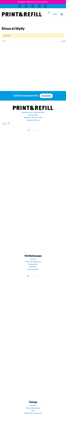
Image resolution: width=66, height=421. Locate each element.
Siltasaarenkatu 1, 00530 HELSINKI (33, 112)
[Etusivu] (22, 14)
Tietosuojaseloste (33, 269)
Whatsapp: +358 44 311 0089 (33, 117)
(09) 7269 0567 (33, 115)
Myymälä (33, 405)
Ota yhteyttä (46, 96)
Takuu (33, 410)
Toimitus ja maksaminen (33, 262)
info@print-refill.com (33, 120)
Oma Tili (33, 259)
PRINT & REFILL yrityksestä (33, 413)
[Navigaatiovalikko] (62, 14)
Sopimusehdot (33, 264)
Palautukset (33, 267)
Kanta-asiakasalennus (33, 408)
